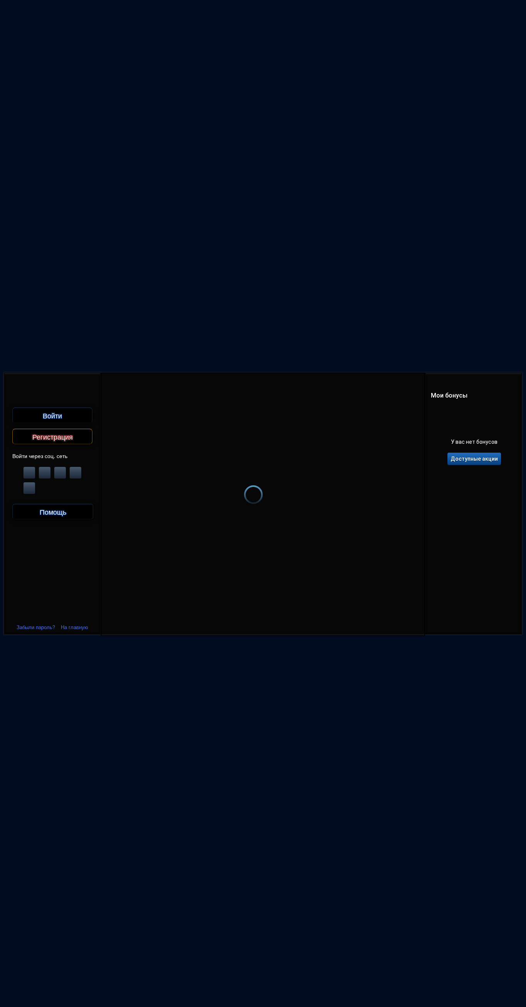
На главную (74, 627)
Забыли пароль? (36, 627)
